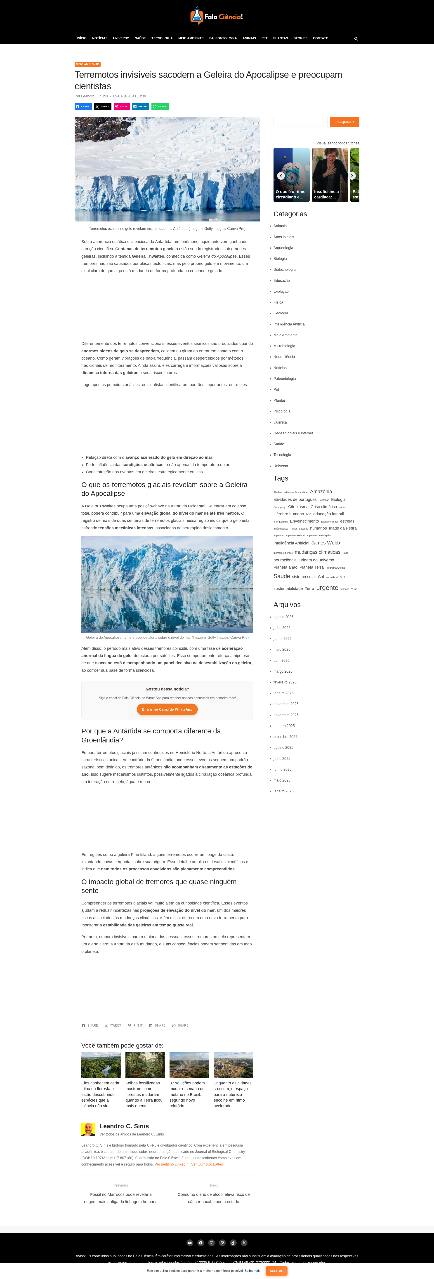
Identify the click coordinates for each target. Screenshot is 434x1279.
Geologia (281, 313)
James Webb (325, 543)
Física (278, 302)
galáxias (303, 528)
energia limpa (281, 521)
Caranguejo (280, 507)
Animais (249, 38)
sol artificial (332, 577)
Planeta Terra (312, 567)
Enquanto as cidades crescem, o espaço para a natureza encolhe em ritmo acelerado (233, 1094)
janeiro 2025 (284, 791)
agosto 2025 (283, 747)
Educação (282, 281)
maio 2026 (282, 649)
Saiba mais (252, 1270)
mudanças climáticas (317, 552)
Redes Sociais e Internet (293, 433)
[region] (167, 307)
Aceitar (276, 1271)
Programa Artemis (335, 567)
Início (82, 38)
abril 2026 (282, 660)
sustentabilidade (288, 588)
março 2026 (283, 671)
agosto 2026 (283, 617)
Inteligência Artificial (290, 324)
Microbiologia (284, 346)
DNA (308, 514)
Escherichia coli (329, 521)
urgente (327, 587)
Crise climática (324, 506)
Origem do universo (316, 560)
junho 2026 (283, 639)
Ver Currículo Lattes (207, 1164)
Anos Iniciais (284, 237)
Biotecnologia (285, 269)
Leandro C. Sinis (94, 96)
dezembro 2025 (286, 704)
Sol (321, 577)
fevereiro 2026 (285, 682)
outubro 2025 (284, 726)
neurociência (285, 560)
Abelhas (278, 492)
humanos (318, 528)
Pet (265, 38)
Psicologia (282, 411)
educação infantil (328, 514)
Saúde (140, 38)
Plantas (280, 38)
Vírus (354, 589)
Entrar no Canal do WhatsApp (167, 709)
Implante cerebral (294, 535)
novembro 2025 (286, 715)
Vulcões (344, 589)
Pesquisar (344, 122)
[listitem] (292, 175)
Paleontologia (223, 38)
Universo (121, 38)
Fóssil (293, 528)
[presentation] (281, 176)
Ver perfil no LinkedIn (172, 1164)
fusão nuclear (281, 528)
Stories (300, 38)
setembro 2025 (285, 737)
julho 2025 (282, 759)
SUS (342, 577)
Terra (309, 588)
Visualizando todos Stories (337, 143)
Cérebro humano (289, 514)
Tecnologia (162, 38)
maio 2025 (282, 780)
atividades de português (295, 499)
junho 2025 (283, 769)
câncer (343, 507)
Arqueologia (283, 248)
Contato (320, 38)
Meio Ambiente (191, 38)
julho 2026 (282, 628)
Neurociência (284, 357)
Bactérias (324, 500)
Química (280, 422)
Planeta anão (285, 567)
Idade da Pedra (343, 528)
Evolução (281, 291)
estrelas (347, 521)
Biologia (280, 259)
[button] (356, 38)
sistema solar (304, 577)
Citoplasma (298, 506)
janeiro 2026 (284, 693)
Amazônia (321, 491)
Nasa (345, 552)
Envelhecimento (304, 521)
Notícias (99, 38)
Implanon (278, 535)
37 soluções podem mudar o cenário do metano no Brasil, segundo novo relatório (187, 1094)
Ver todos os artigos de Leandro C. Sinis (131, 1134)
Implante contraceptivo (319, 535)
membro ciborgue (283, 552)
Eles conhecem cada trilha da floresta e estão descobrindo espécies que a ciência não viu (100, 1094)
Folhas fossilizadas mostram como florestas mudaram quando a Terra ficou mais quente (144, 1094)
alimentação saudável (296, 492)
